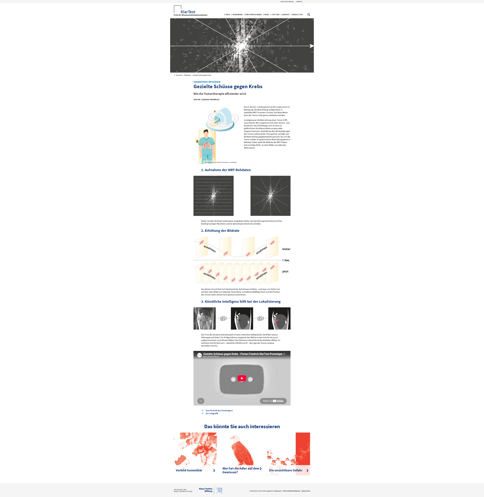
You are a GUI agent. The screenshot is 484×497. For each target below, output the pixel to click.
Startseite (179, 75)
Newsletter (297, 14)
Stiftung (275, 14)
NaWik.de (299, 1)
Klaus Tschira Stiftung (287, 1)
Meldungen (187, 75)
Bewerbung (237, 14)
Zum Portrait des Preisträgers (219, 410)
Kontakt (286, 14)
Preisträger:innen (253, 14)
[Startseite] (190, 10)
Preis (227, 14)
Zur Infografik (212, 413)
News (266, 14)
